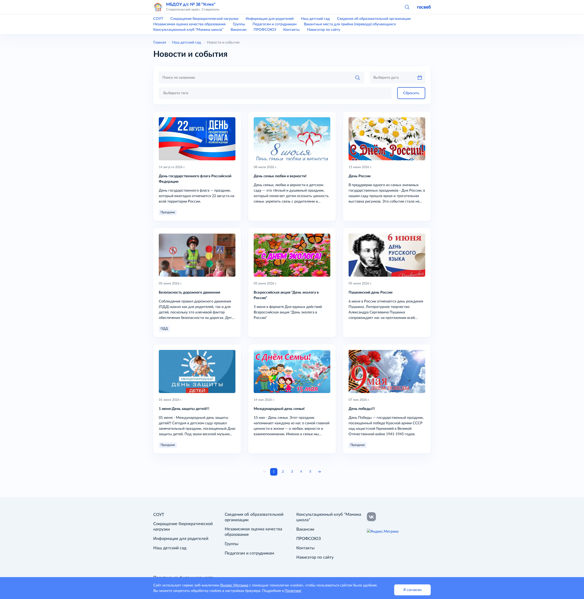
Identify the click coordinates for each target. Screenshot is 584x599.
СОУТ (158, 19)
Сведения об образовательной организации (374, 19)
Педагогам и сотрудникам (275, 24)
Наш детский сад (315, 19)
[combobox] (275, 93)
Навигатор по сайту (323, 29)
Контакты (291, 29)
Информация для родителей (270, 19)
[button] (407, 7)
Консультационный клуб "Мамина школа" (188, 29)
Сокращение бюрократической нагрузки (204, 19)
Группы (239, 24)
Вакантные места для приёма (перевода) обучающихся (350, 24)
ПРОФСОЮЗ (265, 29)
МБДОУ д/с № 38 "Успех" (190, 4)
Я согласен (412, 590)
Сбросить (411, 93)
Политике (293, 591)
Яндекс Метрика (234, 585)
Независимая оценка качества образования (189, 24)
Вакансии (238, 29)
